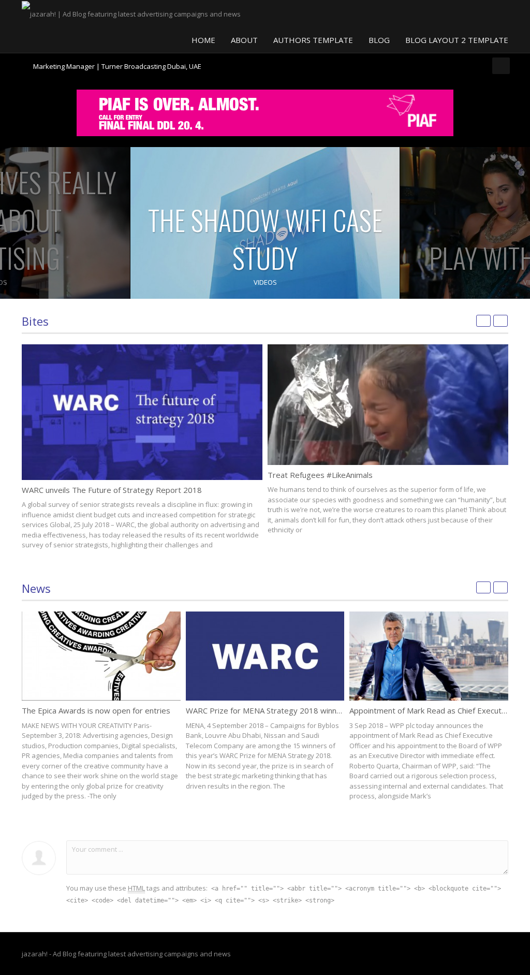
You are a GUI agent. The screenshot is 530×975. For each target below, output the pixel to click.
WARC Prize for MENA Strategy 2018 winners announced (287, 710)
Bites (35, 321)
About (244, 40)
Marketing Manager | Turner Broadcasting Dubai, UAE (117, 62)
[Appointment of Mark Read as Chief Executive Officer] (428, 656)
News (36, 588)
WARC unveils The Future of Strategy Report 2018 (112, 490)
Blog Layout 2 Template (456, 40)
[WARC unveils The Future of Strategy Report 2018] (142, 411)
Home (203, 40)
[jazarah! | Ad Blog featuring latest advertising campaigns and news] (131, 13)
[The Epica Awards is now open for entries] (101, 656)
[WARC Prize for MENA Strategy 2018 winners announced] (265, 656)
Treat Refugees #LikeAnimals (320, 475)
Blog (379, 40)
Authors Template (313, 40)
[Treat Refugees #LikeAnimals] (388, 404)
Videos (265, 282)
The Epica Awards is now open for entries (96, 710)
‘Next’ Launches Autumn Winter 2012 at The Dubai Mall (117, 71)
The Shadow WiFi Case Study (265, 239)
